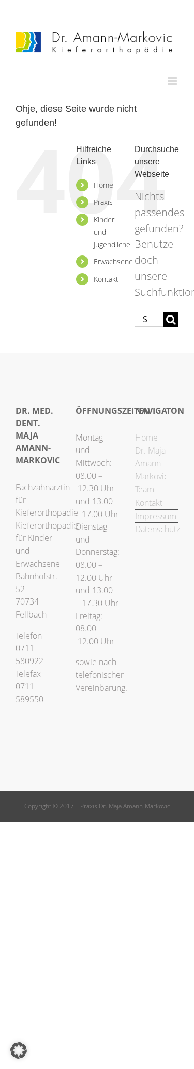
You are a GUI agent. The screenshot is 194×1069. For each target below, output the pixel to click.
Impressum (155, 516)
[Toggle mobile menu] (173, 81)
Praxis (103, 202)
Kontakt (106, 279)
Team (144, 489)
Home (103, 185)
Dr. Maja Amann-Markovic (151, 463)
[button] (18, 1050)
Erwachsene (113, 261)
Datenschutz (156, 529)
